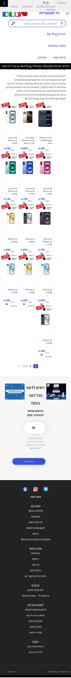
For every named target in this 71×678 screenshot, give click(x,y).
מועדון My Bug (56, 34)
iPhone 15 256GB (30, 240)
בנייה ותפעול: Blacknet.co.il (59, 672)
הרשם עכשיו (28, 461)
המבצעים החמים (35, 590)
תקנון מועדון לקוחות (35, 528)
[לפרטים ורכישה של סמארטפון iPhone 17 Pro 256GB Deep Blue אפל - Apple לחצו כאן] (45, 122)
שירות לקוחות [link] (35, 548)
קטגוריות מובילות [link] (36, 604)
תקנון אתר (35, 516)
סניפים (42, 57)
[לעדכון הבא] (1, 66)
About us (51, 9)
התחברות (62, 2)
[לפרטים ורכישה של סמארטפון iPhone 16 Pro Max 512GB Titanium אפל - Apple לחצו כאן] (28, 122)
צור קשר (35, 564)
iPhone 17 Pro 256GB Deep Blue (45, 140)
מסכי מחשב (35, 626)
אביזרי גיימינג (35, 632)
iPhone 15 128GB (30, 291)
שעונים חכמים (35, 621)
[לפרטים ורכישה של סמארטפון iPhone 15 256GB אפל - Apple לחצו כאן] (28, 223)
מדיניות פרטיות (36, 522)
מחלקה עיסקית (35, 510)
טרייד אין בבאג (35, 652)
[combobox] (37, 23)
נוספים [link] (35, 641)
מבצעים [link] (35, 585)
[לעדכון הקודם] (69, 66)
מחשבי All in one (36, 615)
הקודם (24, 366)
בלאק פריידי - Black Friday (35, 595)
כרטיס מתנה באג (35, 646)
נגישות (35, 533)
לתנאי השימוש (35, 448)
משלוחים (35, 553)
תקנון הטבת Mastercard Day (35, 539)
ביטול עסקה (27, 6)
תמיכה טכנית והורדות (45, 6)
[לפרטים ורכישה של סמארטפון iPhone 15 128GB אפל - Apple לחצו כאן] (28, 274)
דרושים (15, 6)
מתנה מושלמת (57, 45)
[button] (48, 150)
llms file (11, 672)
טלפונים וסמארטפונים (35, 609)
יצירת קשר (59, 57)
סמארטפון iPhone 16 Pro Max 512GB (28, 140)
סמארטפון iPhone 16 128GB (12, 140)
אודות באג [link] (35, 506)
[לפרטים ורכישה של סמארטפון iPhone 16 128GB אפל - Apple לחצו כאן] (10, 122)
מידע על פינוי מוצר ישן (35, 576)
